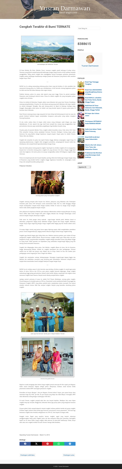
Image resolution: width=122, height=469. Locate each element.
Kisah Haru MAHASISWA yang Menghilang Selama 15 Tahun (93, 92)
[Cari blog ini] (101, 22)
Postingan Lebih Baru (27, 455)
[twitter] (36, 444)
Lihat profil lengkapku (90, 70)
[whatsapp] (58, 444)
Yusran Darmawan (90, 66)
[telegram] (70, 444)
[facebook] (25, 444)
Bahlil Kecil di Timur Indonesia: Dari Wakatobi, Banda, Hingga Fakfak (93, 108)
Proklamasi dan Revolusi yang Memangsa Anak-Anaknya (93, 155)
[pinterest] (47, 444)
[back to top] (118, 465)
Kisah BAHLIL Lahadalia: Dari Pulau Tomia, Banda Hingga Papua (93, 100)
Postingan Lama (68, 455)
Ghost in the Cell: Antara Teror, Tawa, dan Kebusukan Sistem (93, 147)
